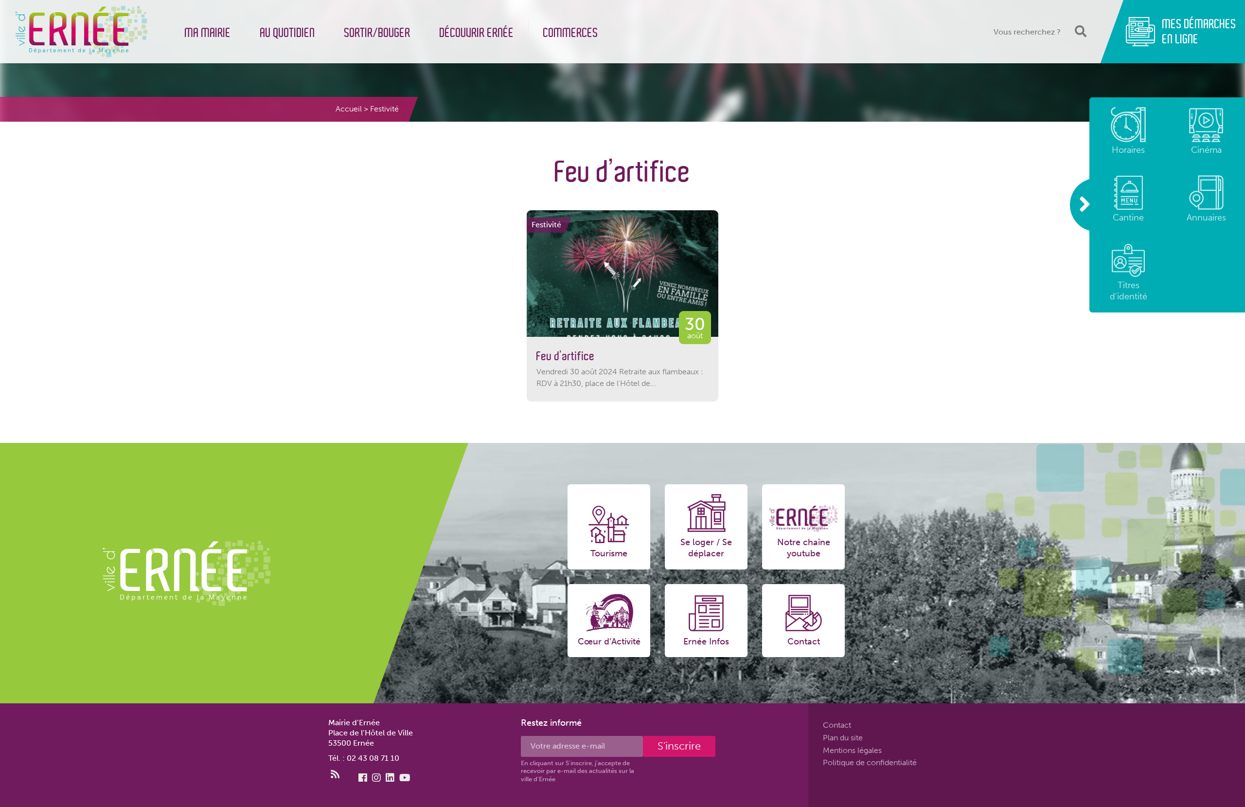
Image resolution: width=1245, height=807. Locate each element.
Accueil (349, 108)
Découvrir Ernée (477, 33)
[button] (1079, 31)
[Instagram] (376, 778)
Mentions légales (852, 750)
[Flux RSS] (335, 774)
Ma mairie (208, 33)
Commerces (570, 33)
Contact (837, 725)
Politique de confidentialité (870, 763)
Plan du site (843, 737)
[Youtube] (404, 778)
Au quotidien (287, 33)
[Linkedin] (390, 778)
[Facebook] (362, 778)
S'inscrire (679, 745)
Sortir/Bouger (377, 33)
